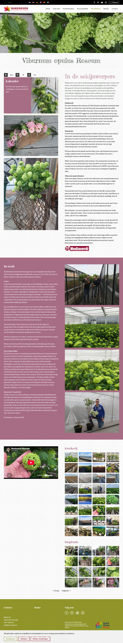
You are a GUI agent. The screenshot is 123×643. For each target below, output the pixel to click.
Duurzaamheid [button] (82, 9)
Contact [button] (115, 9)
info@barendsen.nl (10, 625)
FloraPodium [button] (96, 9)
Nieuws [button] (106, 9)
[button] (31, 135)
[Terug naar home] (16, 9)
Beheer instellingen (40, 639)
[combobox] (15, 2)
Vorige (56, 591)
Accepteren (10, 639)
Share (11, 75)
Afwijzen (23, 639)
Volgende (65, 591)
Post (35, 75)
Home (48, 9)
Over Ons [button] (56, 9)
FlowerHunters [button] (68, 9)
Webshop (115, 2)
